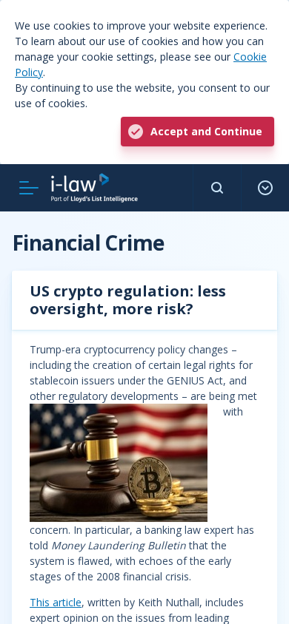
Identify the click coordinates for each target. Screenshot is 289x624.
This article (56, 602)
